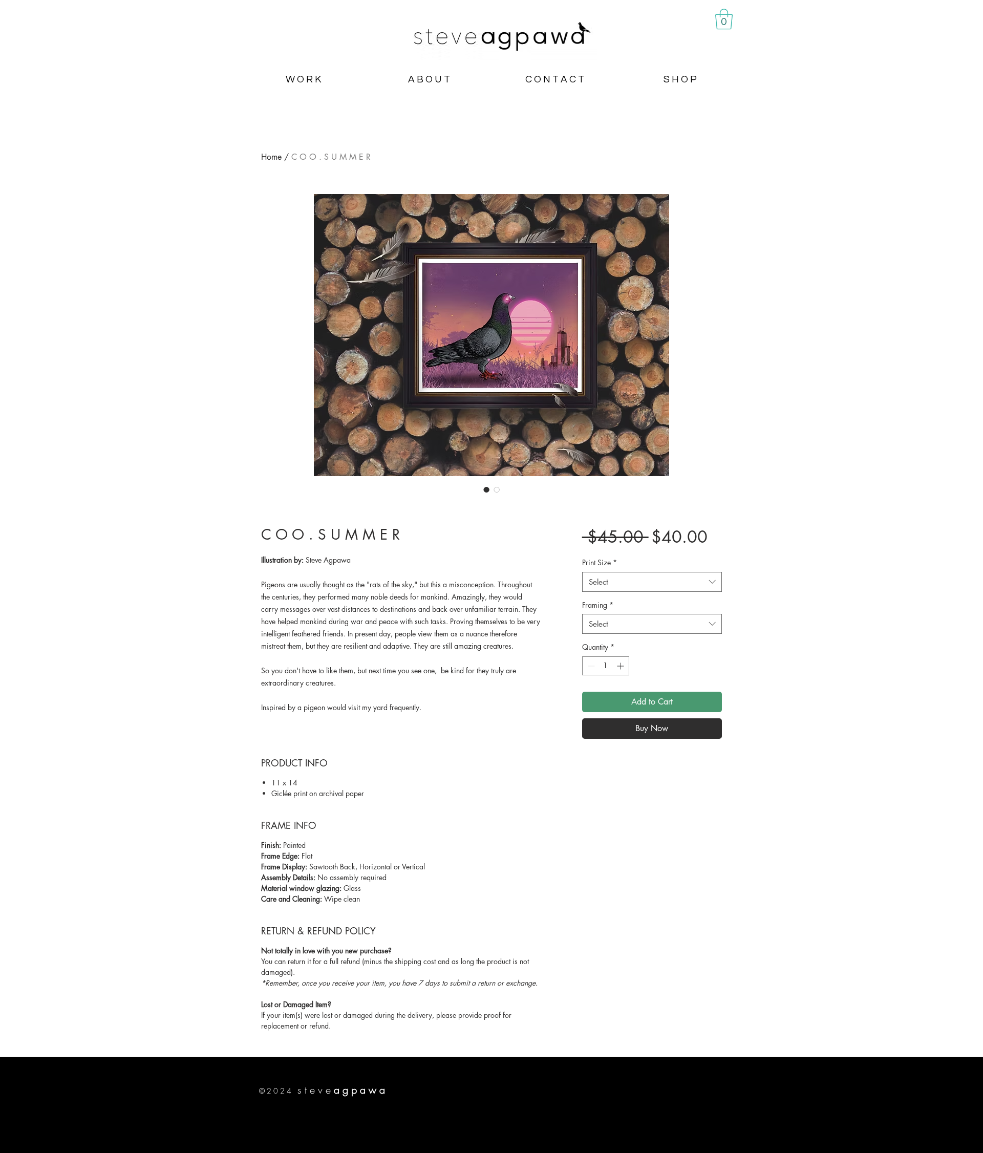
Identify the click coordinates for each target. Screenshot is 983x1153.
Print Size (599, 562)
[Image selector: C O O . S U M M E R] (486, 489)
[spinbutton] (605, 666)
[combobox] (652, 582)
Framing (597, 605)
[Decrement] (590, 666)
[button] (724, 19)
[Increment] (621, 666)
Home (271, 157)
